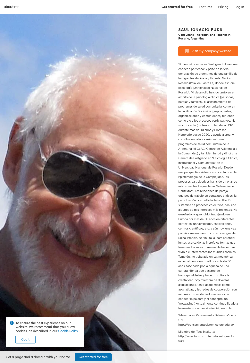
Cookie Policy (68, 331)
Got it (25, 339)
